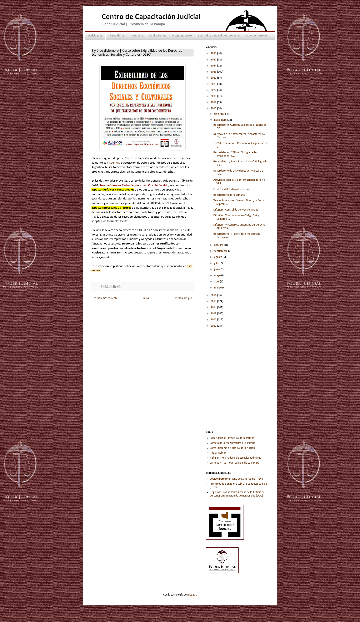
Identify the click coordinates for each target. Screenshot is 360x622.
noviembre (220, 120)
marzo (218, 287)
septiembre (221, 251)
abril (217, 281)
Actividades (95, 35)
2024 (214, 65)
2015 (214, 301)
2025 (214, 59)
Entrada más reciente (105, 298)
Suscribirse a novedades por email (219, 35)
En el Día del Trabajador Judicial (231, 189)
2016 (214, 295)
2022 (214, 77)
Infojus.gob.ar (218, 452)
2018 (214, 102)
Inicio (145, 298)
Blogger (191, 594)
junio (217, 269)
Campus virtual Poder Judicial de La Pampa (234, 462)
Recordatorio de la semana (229, 195)
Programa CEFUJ (182, 35)
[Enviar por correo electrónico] (103, 286)
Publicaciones (157, 35)
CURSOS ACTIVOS (256, 35)
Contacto (137, 35)
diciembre (220, 113)
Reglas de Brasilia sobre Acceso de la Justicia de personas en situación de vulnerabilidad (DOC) (237, 494)
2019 (214, 96)
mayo (217, 275)
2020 (214, 90)
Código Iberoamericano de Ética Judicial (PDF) (236, 478)
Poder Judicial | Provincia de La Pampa (232, 438)
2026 (214, 53)
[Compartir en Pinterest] (119, 286)
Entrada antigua (183, 298)
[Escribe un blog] (107, 286)
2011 (214, 325)
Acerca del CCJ (117, 35)
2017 (214, 108)
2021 (214, 84)
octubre (219, 245)
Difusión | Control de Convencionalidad (235, 209)
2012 (214, 319)
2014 (214, 307)
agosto (218, 257)
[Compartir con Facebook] (115, 286)
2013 (214, 313)
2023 (214, 71)
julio (217, 263)
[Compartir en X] (111, 286)
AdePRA (114, 162)
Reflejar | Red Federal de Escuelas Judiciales (235, 457)
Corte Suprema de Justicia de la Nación (232, 448)
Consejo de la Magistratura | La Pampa (232, 443)
